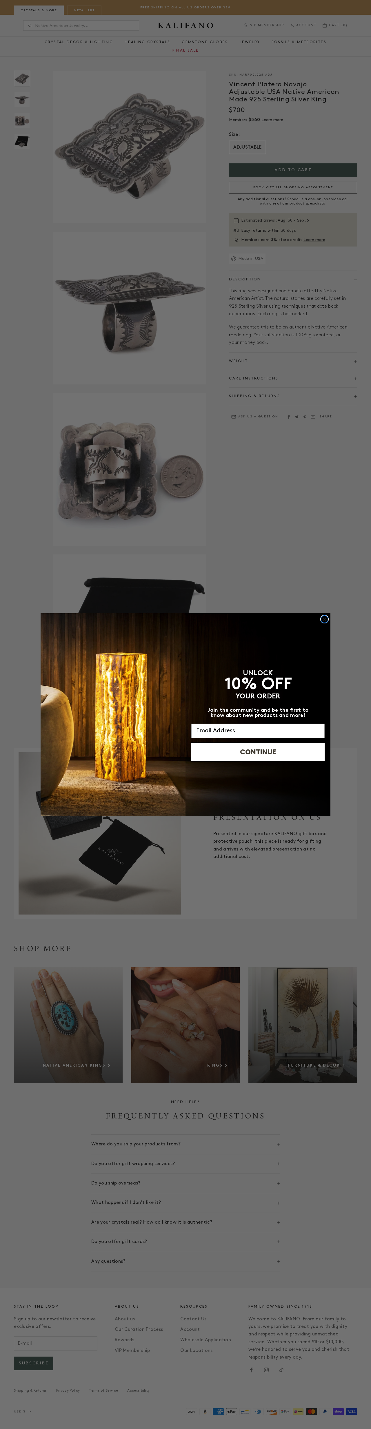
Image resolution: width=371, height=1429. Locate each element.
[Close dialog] (324, 619)
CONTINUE (258, 752)
